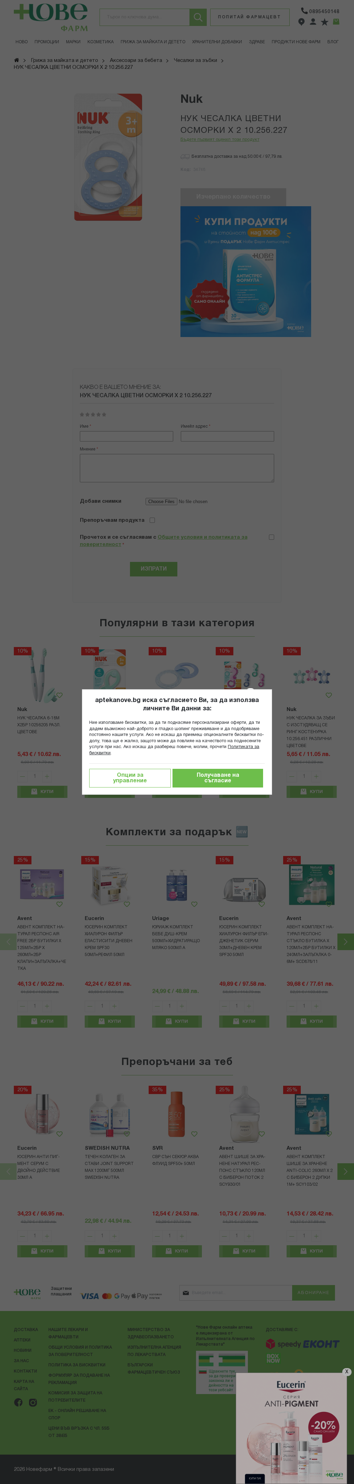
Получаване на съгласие (218, 778)
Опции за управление (130, 778)
